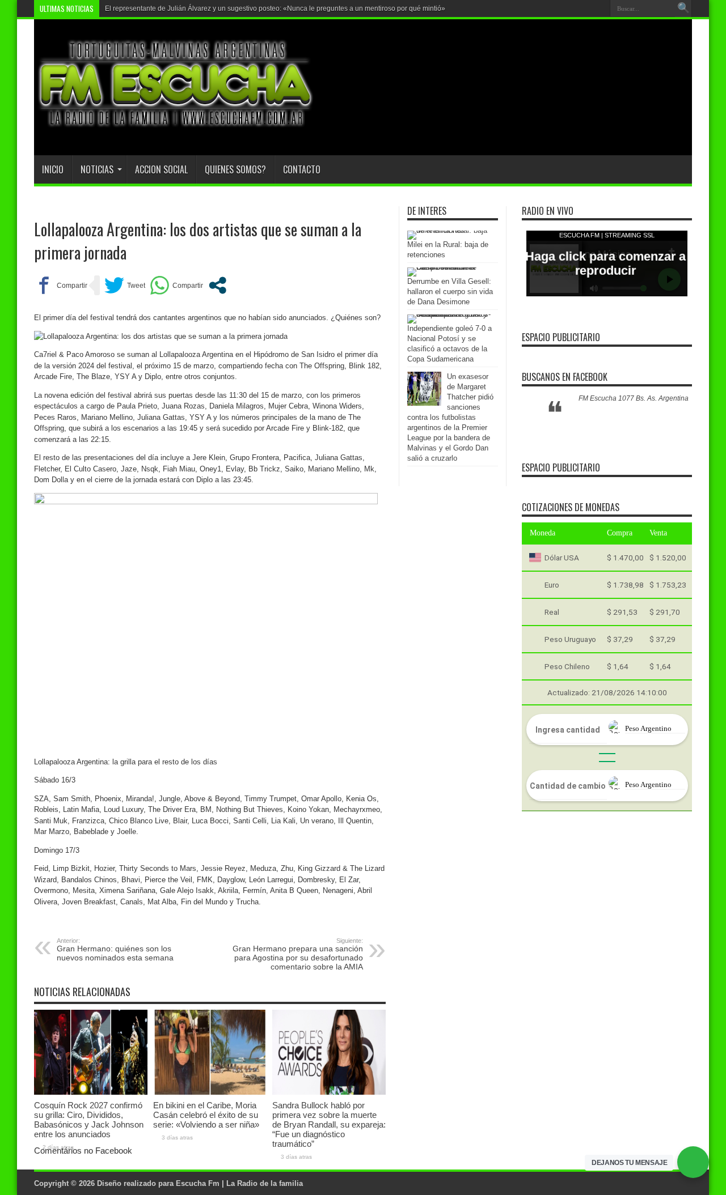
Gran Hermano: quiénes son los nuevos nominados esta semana (115, 949)
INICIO (53, 169)
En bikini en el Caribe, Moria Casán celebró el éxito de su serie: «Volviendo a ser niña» (206, 1114)
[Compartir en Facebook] (60, 285)
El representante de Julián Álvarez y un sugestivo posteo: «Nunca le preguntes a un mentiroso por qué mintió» (275, 8)
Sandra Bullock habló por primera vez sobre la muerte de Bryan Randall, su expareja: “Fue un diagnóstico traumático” (329, 1124)
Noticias (97, 169)
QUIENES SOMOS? (235, 169)
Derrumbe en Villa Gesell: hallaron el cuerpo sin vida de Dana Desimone (450, 291)
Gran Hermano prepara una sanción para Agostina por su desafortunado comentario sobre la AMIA (298, 954)
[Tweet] (124, 285)
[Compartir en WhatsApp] (176, 285)
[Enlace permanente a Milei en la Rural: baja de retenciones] (449, 230)
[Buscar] (683, 8)
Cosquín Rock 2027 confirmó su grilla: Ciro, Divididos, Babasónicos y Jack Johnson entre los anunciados (88, 1119)
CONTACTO (301, 169)
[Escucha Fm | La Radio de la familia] (176, 127)
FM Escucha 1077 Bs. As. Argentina (634, 398)
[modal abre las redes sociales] (217, 285)
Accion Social (161, 169)
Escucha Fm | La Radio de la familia (239, 1183)
